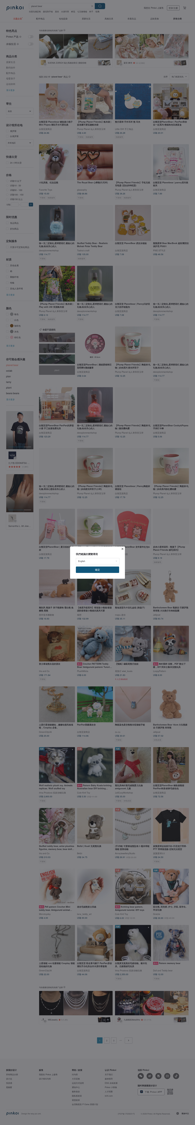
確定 (97, 569)
